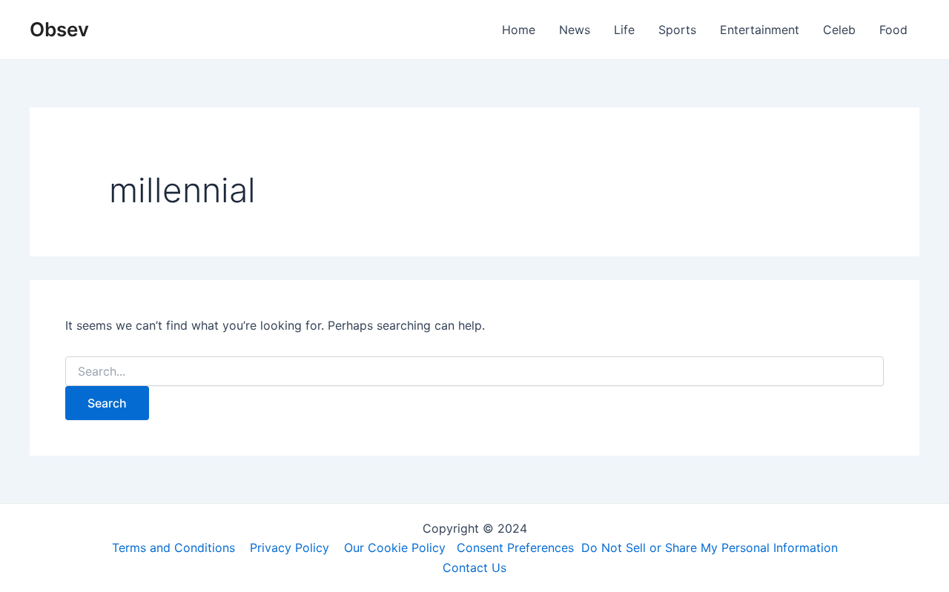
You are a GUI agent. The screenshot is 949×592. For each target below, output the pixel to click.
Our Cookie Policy (395, 547)
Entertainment (759, 29)
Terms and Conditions (173, 547)
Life (624, 29)
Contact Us (474, 567)
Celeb (839, 29)
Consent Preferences (515, 547)
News (574, 29)
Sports (677, 29)
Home (518, 29)
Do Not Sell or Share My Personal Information (709, 547)
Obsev (59, 29)
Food (893, 29)
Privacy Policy (289, 547)
